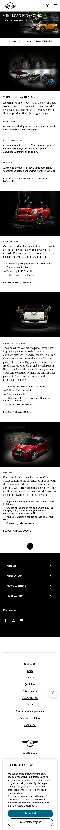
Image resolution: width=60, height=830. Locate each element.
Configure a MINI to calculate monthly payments (25, 180)
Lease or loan (14, 42)
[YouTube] (21, 620)
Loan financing (44, 42)
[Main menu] (55, 5)
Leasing (29, 42)
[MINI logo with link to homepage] (30, 743)
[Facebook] (5, 620)
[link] (47, 5)
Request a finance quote (17, 283)
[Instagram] (13, 620)
